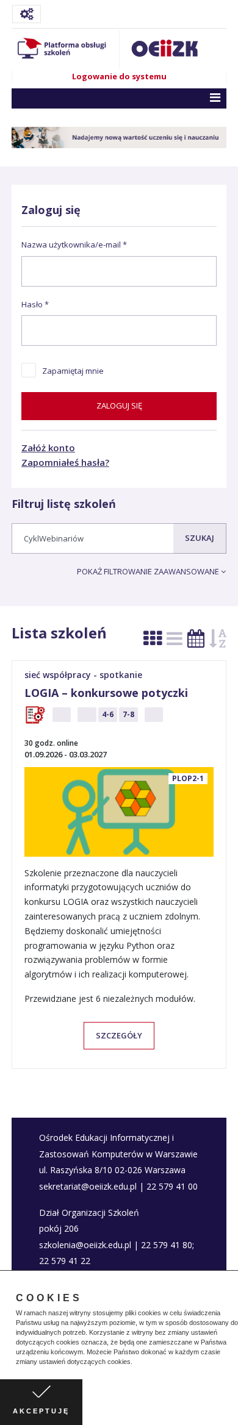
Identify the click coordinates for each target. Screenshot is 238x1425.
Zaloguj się (119, 405)
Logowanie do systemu (119, 76)
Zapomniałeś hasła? (65, 462)
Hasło (32, 304)
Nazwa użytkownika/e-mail (71, 244)
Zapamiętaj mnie (73, 370)
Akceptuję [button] (41, 1411)
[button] (135, 1363)
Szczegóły (119, 1035)
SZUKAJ (199, 537)
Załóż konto (48, 447)
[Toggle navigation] (26, 14)
